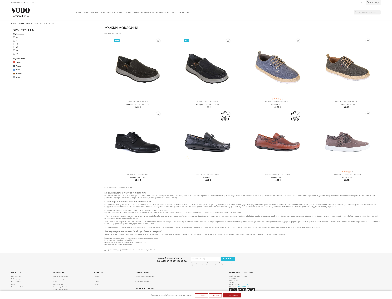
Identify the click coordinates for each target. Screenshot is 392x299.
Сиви (18, 77)
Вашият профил (142, 272)
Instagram (249, 290)
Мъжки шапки (162, 12)
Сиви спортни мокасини (138, 102)
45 (17, 54)
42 (17, 44)
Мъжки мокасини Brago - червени (347, 175)
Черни (18, 66)
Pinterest (244, 290)
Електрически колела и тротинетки (24, 287)
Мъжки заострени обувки (137, 175)
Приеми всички (232, 295)
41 (17, 41)
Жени (78, 12)
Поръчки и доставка (60, 276)
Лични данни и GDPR (60, 289)
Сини (18, 70)
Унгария (97, 279)
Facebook (231, 290)
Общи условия (58, 284)
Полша (96, 284)
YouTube (240, 290)
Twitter (235, 290)
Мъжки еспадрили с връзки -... (277, 102)
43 (17, 47)
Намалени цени (16, 276)
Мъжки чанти (147, 12)
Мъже (119, 12)
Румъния (97, 276)
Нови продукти (17, 279)
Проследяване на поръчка (144, 276)
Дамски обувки (91, 12)
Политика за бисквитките (62, 287)
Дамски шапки (108, 12)
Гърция (96, 281)
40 (17, 37)
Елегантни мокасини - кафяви (277, 175)
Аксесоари (184, 12)
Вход (137, 279)
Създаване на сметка (143, 281)
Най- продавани (17, 281)
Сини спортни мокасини (207, 102)
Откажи (215, 295)
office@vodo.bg (243, 286)
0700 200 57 (29, 2)
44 (17, 50)
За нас (55, 281)
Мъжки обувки (132, 12)
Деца (174, 12)
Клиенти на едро (59, 279)
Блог (13, 284)
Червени (19, 62)
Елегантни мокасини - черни (207, 175)
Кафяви (19, 74)
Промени (201, 295)
